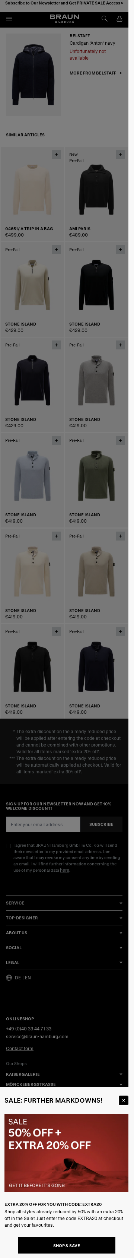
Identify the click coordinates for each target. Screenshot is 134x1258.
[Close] (123, 1100)
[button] (64, 629)
